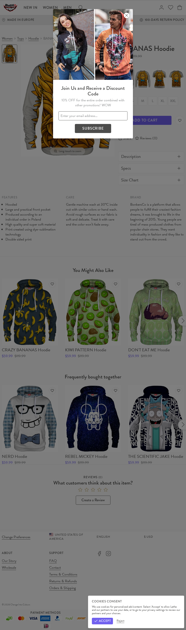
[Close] (126, 15)
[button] (93, 315)
